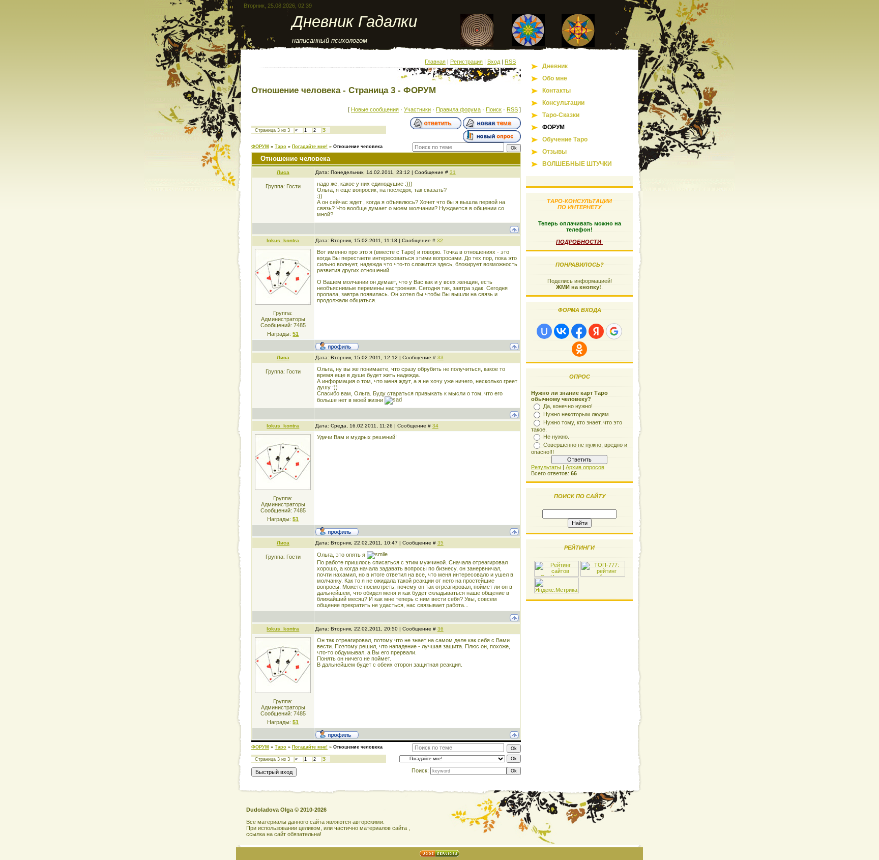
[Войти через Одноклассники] (579, 349)
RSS (510, 62)
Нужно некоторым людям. (576, 414)
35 (440, 543)
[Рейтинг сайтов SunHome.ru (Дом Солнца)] (556, 574)
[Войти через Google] (614, 331)
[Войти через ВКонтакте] (561, 331)
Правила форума (458, 109)
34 (435, 425)
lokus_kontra (283, 240)
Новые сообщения (375, 109)
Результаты (546, 467)
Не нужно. (556, 437)
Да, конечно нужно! (568, 406)
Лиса (283, 172)
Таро (280, 146)
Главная (435, 62)
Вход (493, 62)
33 (440, 357)
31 (453, 172)
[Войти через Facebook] (579, 331)
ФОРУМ (260, 146)
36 (440, 629)
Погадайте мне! (310, 146)
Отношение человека (358, 146)
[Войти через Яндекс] (596, 331)
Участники (417, 109)
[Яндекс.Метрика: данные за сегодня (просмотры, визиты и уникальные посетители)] (556, 585)
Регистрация (466, 62)
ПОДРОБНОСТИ (579, 242)
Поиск (494, 109)
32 (440, 240)
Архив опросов (585, 467)
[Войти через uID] (544, 331)
